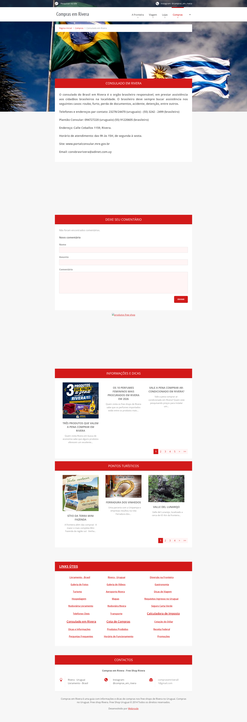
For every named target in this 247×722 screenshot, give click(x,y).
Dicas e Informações (79, 629)
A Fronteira (138, 14)
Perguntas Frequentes (81, 636)
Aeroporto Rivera (115, 591)
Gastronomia (162, 584)
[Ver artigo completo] (81, 417)
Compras (178, 14)
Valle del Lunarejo (166, 507)
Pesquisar (56, 3)
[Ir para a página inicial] (72, 16)
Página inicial (65, 28)
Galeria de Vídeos (116, 584)
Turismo (77, 591)
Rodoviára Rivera (116, 606)
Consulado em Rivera (81, 621)
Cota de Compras (118, 621)
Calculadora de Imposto (163, 613)
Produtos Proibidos (117, 629)
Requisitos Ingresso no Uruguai (161, 598)
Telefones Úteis (81, 613)
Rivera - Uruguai (116, 577)
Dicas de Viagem (163, 591)
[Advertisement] (123, 55)
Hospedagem (79, 598)
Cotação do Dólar (163, 621)
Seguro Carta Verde (161, 606)
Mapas (115, 598)
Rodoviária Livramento (80, 606)
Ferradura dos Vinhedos (123, 502)
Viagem (153, 14)
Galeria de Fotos (79, 584)
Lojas (165, 14)
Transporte (116, 613)
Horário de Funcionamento (118, 636)
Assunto (64, 257)
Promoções (163, 636)
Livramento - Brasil (79, 577)
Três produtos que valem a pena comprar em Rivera (80, 426)
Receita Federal (161, 629)
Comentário (66, 269)
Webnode (133, 708)
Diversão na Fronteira (162, 577)
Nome (62, 244)
